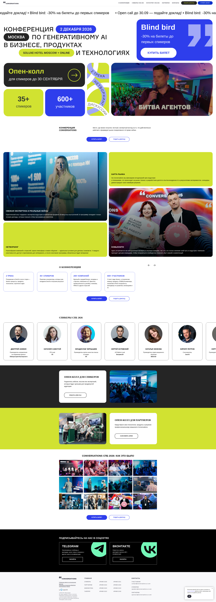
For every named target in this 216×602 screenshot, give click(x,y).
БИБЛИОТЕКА (88, 588)
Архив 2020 (117, 585)
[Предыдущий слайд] (148, 265)
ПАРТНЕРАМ (166, 3)
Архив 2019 (117, 588)
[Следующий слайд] (154, 265)
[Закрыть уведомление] (212, 588)
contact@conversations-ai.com (141, 583)
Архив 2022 (103, 591)
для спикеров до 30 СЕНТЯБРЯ (35, 79)
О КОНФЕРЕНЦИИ (123, 3)
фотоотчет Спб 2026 (152, 3)
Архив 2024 (103, 585)
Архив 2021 (117, 581)
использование (191, 591)
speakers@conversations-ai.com (142, 589)
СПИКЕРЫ (87, 581)
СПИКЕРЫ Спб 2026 (138, 3)
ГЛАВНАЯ (88, 578)
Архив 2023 (103, 588)
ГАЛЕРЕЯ (87, 591)
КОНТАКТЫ (175, 3)
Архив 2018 (117, 591)
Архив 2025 (103, 581)
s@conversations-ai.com (144, 594)
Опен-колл (26, 71)
